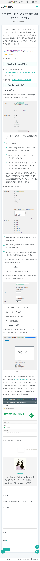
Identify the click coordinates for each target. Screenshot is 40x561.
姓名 (5, 532)
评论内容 (6, 507)
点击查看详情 (34, 2)
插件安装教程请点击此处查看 (21, 80)
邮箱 (5, 541)
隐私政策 (35, 559)
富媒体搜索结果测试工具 (21, 379)
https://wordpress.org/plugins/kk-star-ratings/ (19, 72)
